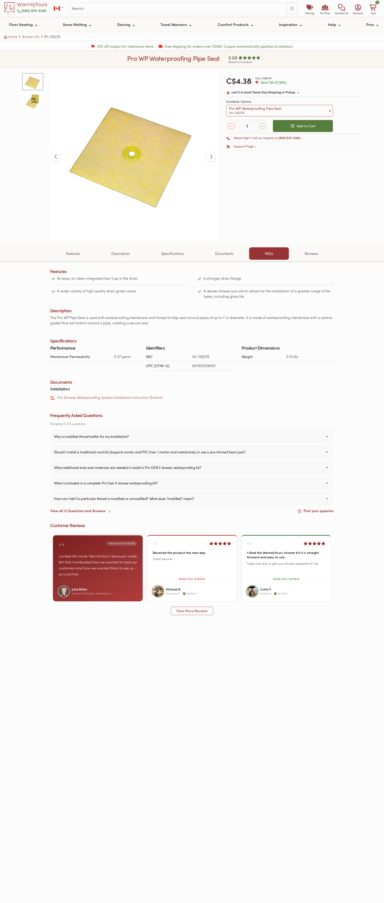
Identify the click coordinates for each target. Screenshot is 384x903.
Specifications (172, 253)
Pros (370, 24)
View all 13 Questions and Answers (78, 510)
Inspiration (288, 24)
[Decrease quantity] (231, 126)
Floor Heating (21, 24)
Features (73, 253)
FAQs (269, 253)
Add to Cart (306, 126)
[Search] (292, 8)
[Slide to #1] (32, 81)
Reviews (311, 253)
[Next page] (210, 156)
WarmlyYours (32, 4)
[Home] (10, 8)
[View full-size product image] (133, 156)
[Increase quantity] (262, 126)
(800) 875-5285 (33, 10)
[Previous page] (56, 156)
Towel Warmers (174, 24)
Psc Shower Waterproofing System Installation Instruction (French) (110, 397)
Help (332, 24)
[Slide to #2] (32, 99)
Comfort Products (234, 24)
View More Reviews (192, 610)
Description (120, 253)
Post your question (318, 510)
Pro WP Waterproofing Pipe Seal (255, 110)
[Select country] (59, 8)
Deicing (124, 24)
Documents (224, 253)
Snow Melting (75, 24)
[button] (341, 8)
